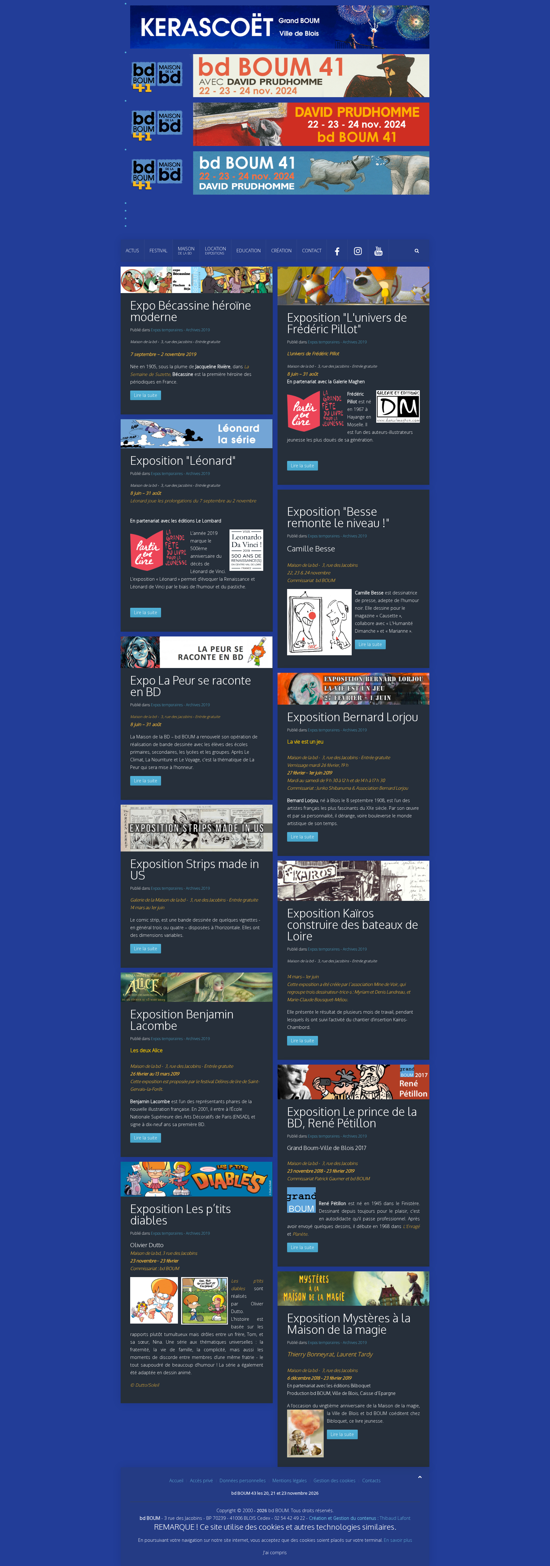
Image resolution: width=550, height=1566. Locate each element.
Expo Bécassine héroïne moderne (190, 311)
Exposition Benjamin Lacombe (182, 1019)
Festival (158, 251)
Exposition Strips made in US (194, 869)
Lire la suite (145, 395)
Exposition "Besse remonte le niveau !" (338, 517)
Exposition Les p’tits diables (180, 1214)
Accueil (176, 1480)
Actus (132, 251)
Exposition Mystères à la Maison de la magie (349, 1323)
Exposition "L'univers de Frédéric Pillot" (347, 323)
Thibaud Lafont (360, 1518)
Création (281, 251)
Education (248, 251)
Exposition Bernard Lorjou (352, 716)
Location (215, 250)
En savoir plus (398, 1540)
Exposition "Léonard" (183, 460)
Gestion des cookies (335, 1480)
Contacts (371, 1480)
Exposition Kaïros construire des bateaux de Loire (352, 924)
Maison (186, 250)
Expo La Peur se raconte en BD (190, 686)
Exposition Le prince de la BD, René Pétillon (352, 1117)
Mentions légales (289, 1480)
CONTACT (311, 251)
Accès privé (201, 1480)
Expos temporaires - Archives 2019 (180, 330)
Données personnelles (243, 1480)
